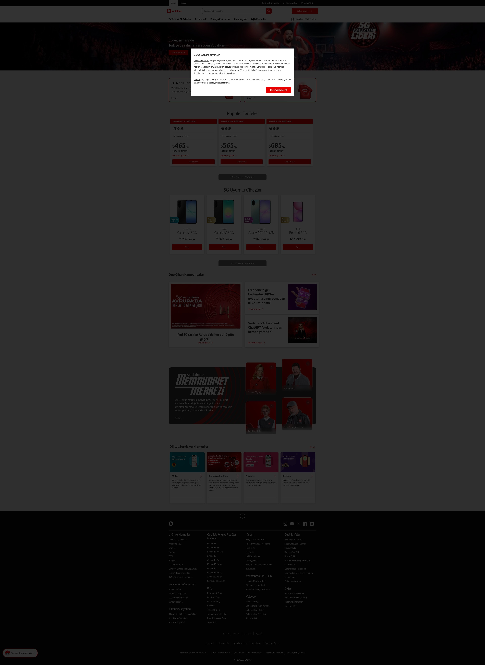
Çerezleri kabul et (278, 90)
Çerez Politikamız (201, 60)
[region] (242, 72)
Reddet (197, 79)
